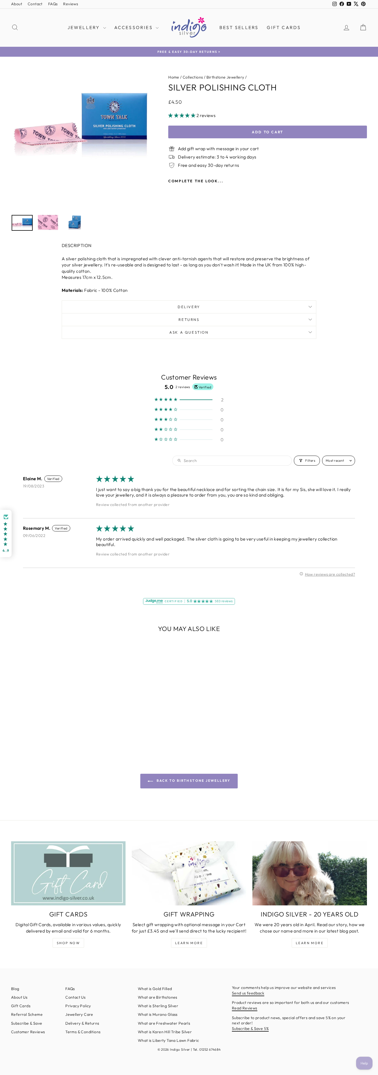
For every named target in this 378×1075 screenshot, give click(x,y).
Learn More (189, 943)
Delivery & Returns (82, 1023)
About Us (19, 997)
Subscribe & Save (26, 1023)
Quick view (53, 703)
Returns (188, 319)
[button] (182, 115)
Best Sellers (238, 27)
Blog (15, 988)
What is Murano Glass (158, 1014)
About (16, 3)
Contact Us (75, 997)
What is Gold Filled (155, 988)
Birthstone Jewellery (225, 77)
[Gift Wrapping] (189, 873)
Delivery (189, 307)
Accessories (134, 27)
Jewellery (85, 27)
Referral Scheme (27, 1014)
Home (173, 77)
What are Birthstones (157, 997)
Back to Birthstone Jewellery (193, 780)
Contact (35, 3)
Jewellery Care (79, 1014)
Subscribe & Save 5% (250, 1028)
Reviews (70, 3)
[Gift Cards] (68, 873)
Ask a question (188, 332)
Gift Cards (284, 27)
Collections (193, 77)
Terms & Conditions (82, 1031)
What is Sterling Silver (158, 1005)
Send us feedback (248, 993)
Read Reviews (244, 1008)
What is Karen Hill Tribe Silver (165, 1031)
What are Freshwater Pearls (164, 1023)
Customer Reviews (28, 1031)
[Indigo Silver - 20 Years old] (309, 873)
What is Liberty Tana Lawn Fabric (168, 1040)
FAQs (53, 3)
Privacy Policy (78, 1005)
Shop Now (68, 943)
